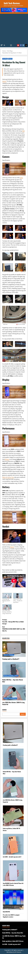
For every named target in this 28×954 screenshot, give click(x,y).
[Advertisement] (14, 29)
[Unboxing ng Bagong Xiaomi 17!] (7, 595)
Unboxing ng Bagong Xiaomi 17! (6, 600)
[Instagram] (23, 45)
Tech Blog (5, 58)
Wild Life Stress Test (8, 477)
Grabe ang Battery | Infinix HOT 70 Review (12, 941)
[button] (2, 45)
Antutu (7, 459)
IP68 (23, 131)
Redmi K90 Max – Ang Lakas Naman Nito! (12, 681)
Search (4, 710)
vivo (16, 698)
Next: (13, 629)
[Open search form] (4, 45)
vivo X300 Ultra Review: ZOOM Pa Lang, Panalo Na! (7, 612)
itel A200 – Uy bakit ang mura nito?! (12, 857)
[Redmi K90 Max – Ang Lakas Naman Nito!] (14, 670)
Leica (21, 177)
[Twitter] (26, 45)
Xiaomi (10, 58)
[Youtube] (18, 45)
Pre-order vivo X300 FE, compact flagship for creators (11, 916)
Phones (5, 675)
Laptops (6, 655)
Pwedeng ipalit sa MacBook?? (10, 659)
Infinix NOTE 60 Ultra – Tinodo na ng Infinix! (17, 600)
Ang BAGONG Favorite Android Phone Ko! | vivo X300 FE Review (13, 884)
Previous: (13, 622)
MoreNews (10, 952)
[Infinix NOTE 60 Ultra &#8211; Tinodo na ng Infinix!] (18, 595)
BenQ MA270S (6, 912)
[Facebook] (21, 45)
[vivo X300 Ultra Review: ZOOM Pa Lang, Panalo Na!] (7, 607)
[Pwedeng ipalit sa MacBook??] (14, 649)
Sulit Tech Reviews (12, 3)
